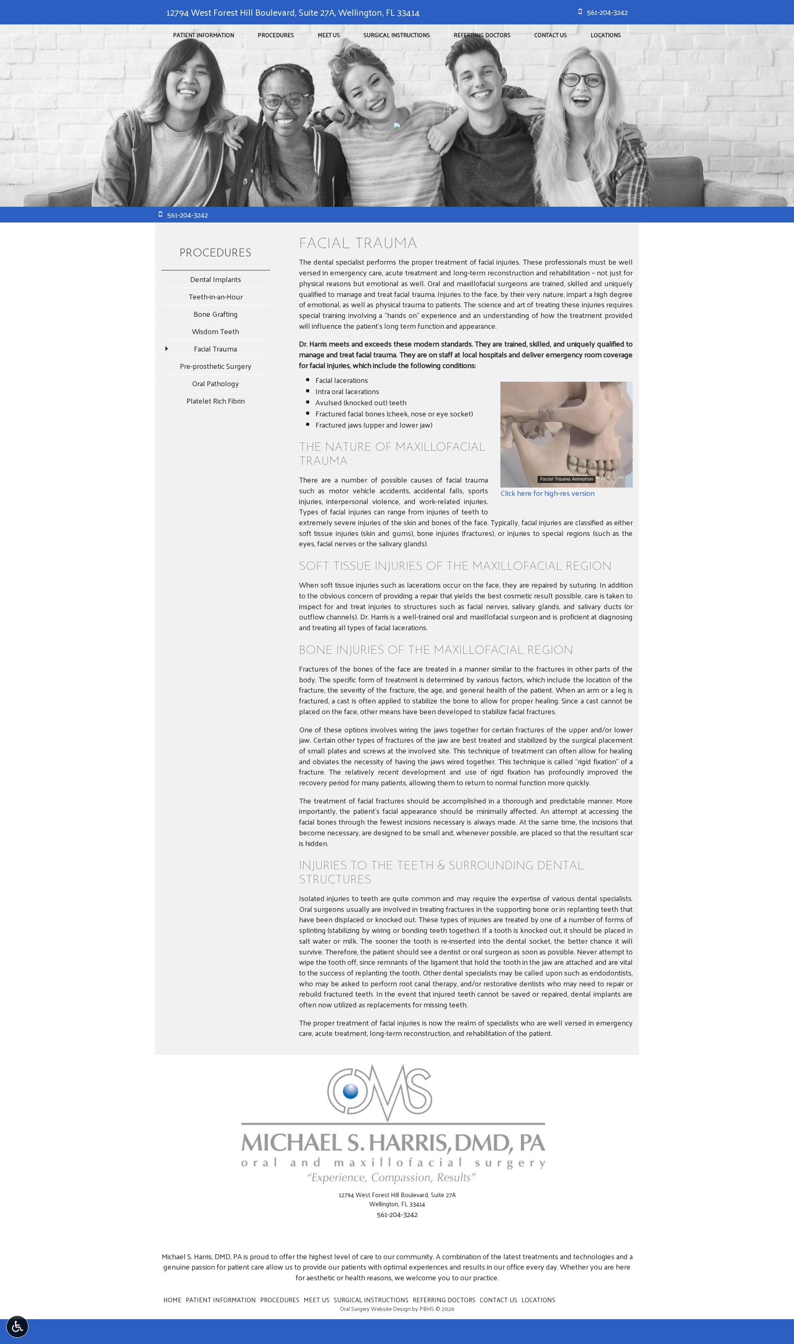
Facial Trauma (215, 348)
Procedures (276, 34)
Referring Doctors (482, 34)
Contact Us (550, 34)
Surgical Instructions (397, 34)
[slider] (566, 481)
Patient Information (203, 34)
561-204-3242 (397, 1214)
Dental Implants (215, 279)
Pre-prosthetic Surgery (215, 366)
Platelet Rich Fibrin (216, 400)
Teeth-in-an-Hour (216, 296)
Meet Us (329, 34)
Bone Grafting (216, 313)
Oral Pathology (215, 383)
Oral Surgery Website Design (375, 1308)
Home (172, 1300)
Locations (606, 34)
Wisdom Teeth (215, 331)
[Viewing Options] (17, 1326)
